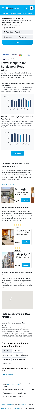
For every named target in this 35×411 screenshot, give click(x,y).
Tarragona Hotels (5, 408)
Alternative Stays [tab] (8, 355)
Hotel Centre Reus (7, 374)
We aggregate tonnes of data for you (14, 393)
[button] (3, 8)
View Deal (25, 200)
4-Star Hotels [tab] (18, 351)
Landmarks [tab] (6, 359)
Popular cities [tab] (7, 363)
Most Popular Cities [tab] (19, 359)
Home (3, 404)
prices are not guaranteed (13, 384)
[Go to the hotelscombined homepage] (13, 8)
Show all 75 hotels (8, 184)
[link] (17, 153)
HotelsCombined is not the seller (13, 390)
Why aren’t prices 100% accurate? (13, 396)
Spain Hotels (10, 404)
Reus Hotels (17, 408)
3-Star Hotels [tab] (7, 351)
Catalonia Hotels (23, 404)
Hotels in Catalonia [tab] (22, 355)
